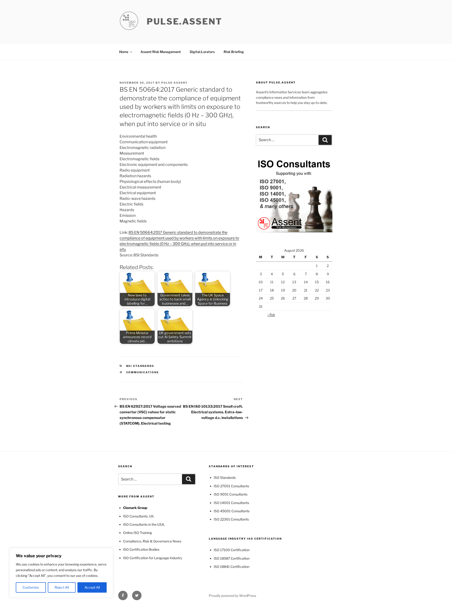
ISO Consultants (135, 516)
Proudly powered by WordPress (232, 596)
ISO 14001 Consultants (231, 503)
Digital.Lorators (202, 52)
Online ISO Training (137, 533)
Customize (31, 587)
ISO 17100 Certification (232, 550)
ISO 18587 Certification (232, 558)
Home (123, 52)
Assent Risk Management (161, 52)
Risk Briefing (234, 52)
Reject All (62, 587)
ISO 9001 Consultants (230, 494)
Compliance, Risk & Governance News (152, 541)
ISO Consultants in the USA (143, 524)
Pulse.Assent (184, 21)
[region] (61, 573)
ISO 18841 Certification (231, 567)
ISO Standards (225, 478)
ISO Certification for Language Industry (152, 558)
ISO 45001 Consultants (232, 511)
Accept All (92, 587)
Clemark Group (135, 508)
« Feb (271, 315)
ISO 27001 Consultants (231, 486)
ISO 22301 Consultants (231, 519)
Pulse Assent (174, 82)
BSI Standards (140, 366)
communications (142, 372)
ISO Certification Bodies (141, 549)
